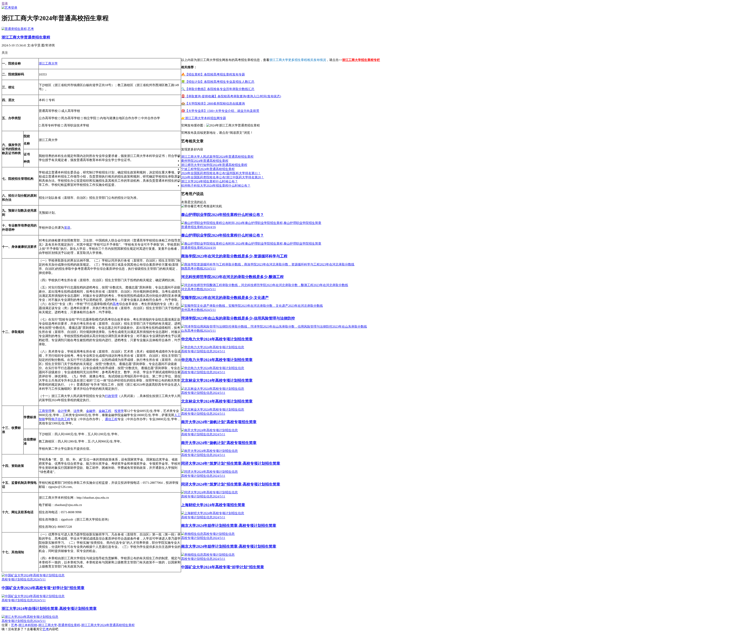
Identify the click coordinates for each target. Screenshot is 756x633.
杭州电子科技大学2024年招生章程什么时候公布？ (215, 185)
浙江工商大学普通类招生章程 (26, 37)
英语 (67, 227)
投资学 (119, 411)
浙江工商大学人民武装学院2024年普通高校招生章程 (217, 156)
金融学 (90, 411)
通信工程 (111, 419)
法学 (76, 411)
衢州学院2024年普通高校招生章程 (204, 160)
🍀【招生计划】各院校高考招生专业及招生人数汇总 (217, 81)
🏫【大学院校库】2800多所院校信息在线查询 (213, 103)
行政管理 (111, 396)
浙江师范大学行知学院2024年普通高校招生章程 (214, 165)
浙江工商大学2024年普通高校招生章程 (108, 625)
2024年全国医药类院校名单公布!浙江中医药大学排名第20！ (222, 177)
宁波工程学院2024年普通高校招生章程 (208, 169)
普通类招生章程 (69, 625)
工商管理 (45, 411)
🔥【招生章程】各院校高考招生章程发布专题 (213, 74)
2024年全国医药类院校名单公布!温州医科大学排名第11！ (221, 173)
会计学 (62, 411)
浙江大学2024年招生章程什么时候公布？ (209, 181)
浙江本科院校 (27, 625)
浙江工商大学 (48, 63)
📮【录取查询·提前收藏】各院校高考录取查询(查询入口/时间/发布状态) (231, 96)
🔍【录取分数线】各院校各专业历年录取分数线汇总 (217, 89)
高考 (116, 304)
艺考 (14, 625)
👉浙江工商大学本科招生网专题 (203, 118)
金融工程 (105, 411)
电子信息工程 (60, 419)
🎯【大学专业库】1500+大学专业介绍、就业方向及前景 (220, 110)
